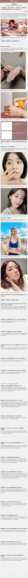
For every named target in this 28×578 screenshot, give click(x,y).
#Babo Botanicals (3, 572)
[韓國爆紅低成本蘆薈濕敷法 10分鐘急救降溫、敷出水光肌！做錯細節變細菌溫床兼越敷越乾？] (6, 126)
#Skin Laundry (21, 571)
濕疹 (6, 5)
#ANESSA (2, 571)
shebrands (17, 5)
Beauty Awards (13, 5)
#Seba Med (10, 571)
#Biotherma (13, 571)
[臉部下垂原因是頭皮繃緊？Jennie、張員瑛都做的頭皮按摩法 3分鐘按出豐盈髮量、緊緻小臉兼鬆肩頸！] (6, 135)
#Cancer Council (17, 571)
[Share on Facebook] (23, 11)
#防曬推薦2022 (5, 571)
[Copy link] (26, 11)
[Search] (1, 1)
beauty (1, 11)
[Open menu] (26, 1)
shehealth (20, 5)
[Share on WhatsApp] (25, 11)
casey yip (4, 11)
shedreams (9, 5)
